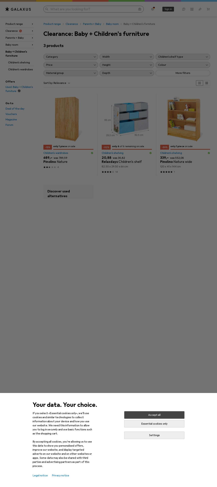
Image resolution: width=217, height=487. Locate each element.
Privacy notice (60, 475)
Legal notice (40, 475)
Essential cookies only (154, 423)
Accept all (154, 415)
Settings (154, 435)
